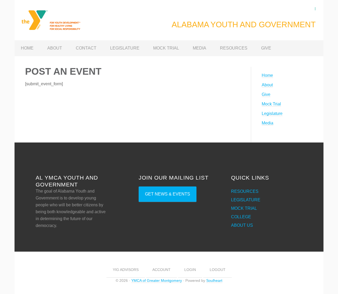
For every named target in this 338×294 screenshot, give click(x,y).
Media (267, 123)
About (267, 85)
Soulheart (214, 280)
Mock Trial (271, 104)
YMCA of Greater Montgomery (156, 280)
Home (267, 75)
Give (266, 94)
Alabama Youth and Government (57, 17)
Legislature (272, 113)
